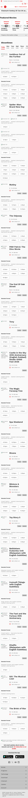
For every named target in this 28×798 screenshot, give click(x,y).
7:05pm (14, 139)
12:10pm (14, 205)
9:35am (5, 205)
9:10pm (14, 152)
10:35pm (14, 315)
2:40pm (23, 442)
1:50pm (23, 342)
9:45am (5, 165)
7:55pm (14, 209)
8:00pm (23, 311)
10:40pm (5, 701)
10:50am (5, 575)
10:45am (14, 165)
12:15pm (5, 139)
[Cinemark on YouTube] (15, 762)
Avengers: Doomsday (4, 29)
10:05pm (22, 346)
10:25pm (22, 446)
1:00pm (14, 411)
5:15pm (5, 446)
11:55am (14, 506)
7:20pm (14, 346)
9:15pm (5, 670)
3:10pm (14, 170)
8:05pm (14, 542)
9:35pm (5, 315)
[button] (11, 1)
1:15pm (5, 170)
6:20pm (5, 477)
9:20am (5, 269)
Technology (4, 774)
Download (4, 777)
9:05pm (14, 98)
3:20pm (5, 94)
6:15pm (23, 94)
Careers (3, 784)
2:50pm (5, 311)
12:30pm (14, 89)
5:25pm (14, 311)
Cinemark (4, 781)
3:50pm (23, 411)
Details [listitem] (24, 65)
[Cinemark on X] (12, 762)
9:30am (5, 236)
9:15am (5, 342)
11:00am (5, 89)
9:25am (5, 76)
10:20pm (13, 477)
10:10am (5, 411)
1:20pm (23, 306)
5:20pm (5, 209)
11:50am (14, 728)
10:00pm (5, 178)
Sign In (16, 6)
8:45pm (14, 240)
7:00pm (14, 638)
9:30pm (23, 240)
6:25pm (14, 575)
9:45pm (23, 607)
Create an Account (23, 6)
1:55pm (23, 89)
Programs (4, 770)
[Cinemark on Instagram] (19, 762)
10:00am (13, 269)
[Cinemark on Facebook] (9, 762)
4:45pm (14, 94)
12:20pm (22, 697)
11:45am (23, 165)
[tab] (3, 47)
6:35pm (14, 174)
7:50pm (14, 446)
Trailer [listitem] (19, 65)
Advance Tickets (7, 23)
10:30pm (13, 76)
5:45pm (5, 733)
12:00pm (13, 236)
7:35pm (5, 98)
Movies (3, 767)
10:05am (14, 697)
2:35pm (23, 236)
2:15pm (5, 152)
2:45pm (23, 205)
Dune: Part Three (15, 29)
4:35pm (5, 346)
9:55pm (23, 542)
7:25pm (14, 510)
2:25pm (23, 506)
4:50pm (23, 170)
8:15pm (23, 174)
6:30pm (5, 240)
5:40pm (5, 174)
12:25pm (14, 473)
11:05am (14, 342)
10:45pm (22, 510)
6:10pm (14, 607)
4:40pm (14, 273)
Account (3, 788)
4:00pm (5, 382)
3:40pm (5, 127)
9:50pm (23, 98)
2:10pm (5, 273)
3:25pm (23, 473)
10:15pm (5, 277)
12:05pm (14, 442)
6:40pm (5, 415)
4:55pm (5, 510)
